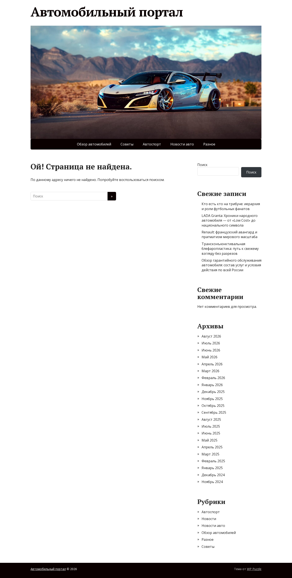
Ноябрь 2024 (212, 481)
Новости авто (182, 144)
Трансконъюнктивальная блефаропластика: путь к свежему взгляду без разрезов (230, 249)
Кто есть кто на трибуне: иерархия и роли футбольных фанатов (231, 206)
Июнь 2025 (211, 433)
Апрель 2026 (212, 364)
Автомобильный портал (107, 11)
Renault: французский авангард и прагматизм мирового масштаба (229, 234)
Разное (209, 144)
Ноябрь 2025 (212, 398)
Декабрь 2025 (213, 391)
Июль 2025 (211, 426)
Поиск (202, 164)
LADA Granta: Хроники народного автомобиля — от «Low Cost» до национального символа (230, 220)
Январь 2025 (212, 467)
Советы (127, 144)
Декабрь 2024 (213, 475)
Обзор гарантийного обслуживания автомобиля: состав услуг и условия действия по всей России (231, 265)
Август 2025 (211, 419)
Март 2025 (210, 454)
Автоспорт (152, 144)
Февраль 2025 (213, 461)
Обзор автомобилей (94, 144)
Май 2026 (209, 357)
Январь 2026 (212, 384)
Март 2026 (210, 371)
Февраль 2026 (213, 377)
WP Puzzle (254, 569)
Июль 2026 (211, 343)
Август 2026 (211, 336)
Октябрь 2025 (213, 405)
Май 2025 (209, 440)
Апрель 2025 (212, 447)
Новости (209, 518)
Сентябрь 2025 (214, 412)
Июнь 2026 (211, 350)
